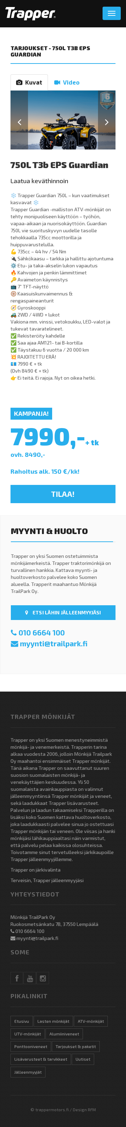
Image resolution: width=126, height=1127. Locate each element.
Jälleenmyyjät (28, 1071)
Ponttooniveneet (30, 1046)
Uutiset (83, 1058)
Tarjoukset (29, 48)
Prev (19, 120)
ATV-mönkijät (91, 1021)
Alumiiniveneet (64, 1033)
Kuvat (32, 82)
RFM (92, 1109)
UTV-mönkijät (27, 1033)
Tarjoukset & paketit (76, 1046)
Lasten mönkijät (53, 1021)
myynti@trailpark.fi (54, 643)
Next (106, 120)
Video (69, 82)
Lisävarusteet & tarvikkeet (40, 1058)
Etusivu (21, 1021)
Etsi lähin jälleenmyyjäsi (66, 612)
